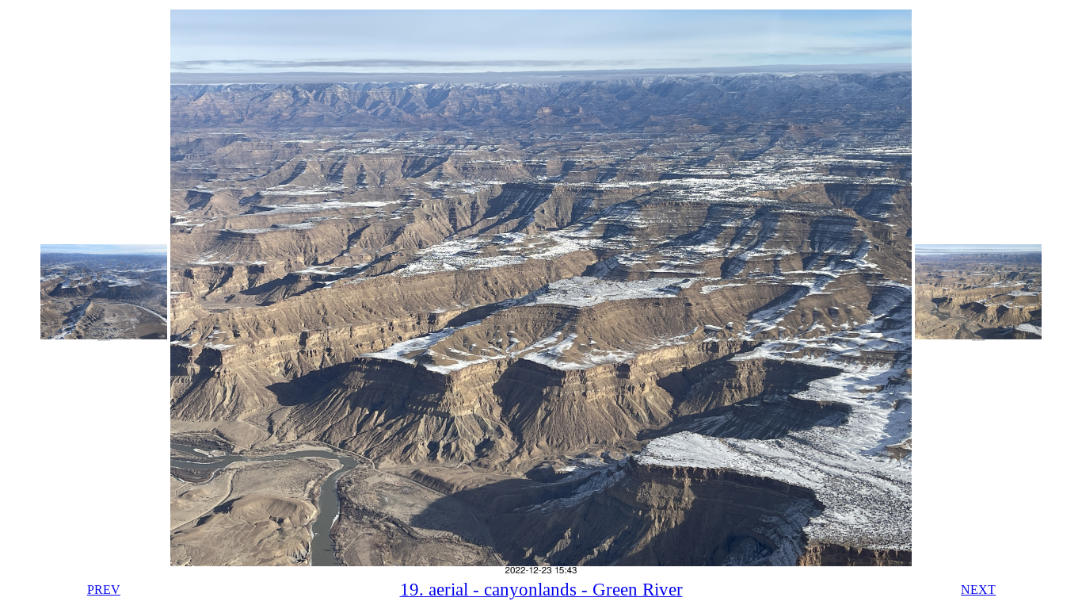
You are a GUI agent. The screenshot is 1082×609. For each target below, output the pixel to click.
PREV (103, 589)
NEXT (978, 589)
